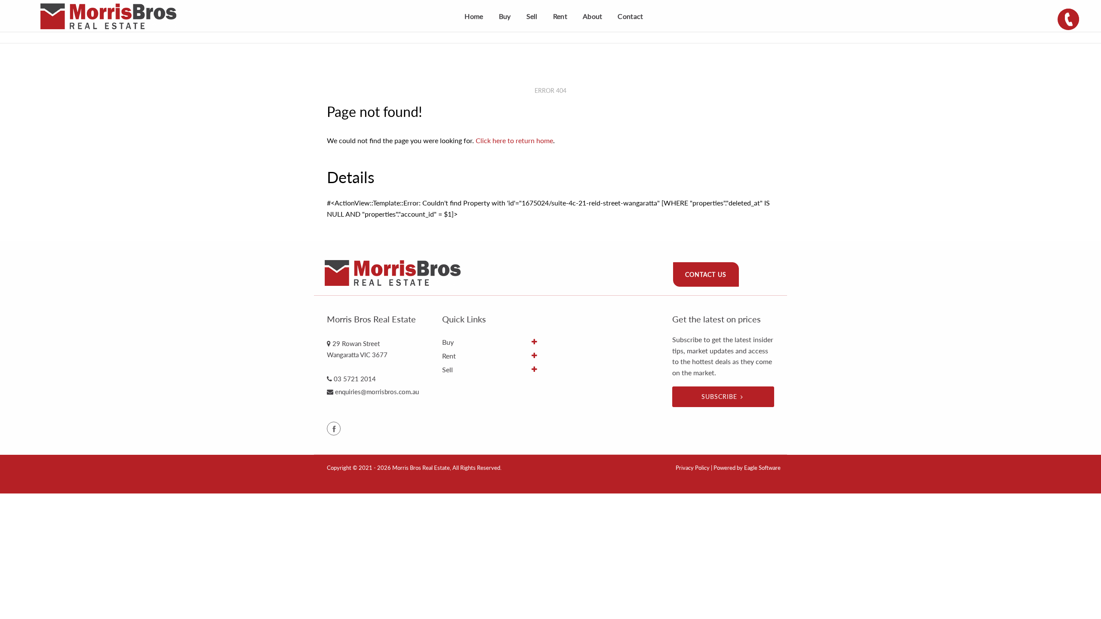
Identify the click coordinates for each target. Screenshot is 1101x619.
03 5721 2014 (355, 379)
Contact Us (705, 274)
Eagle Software (762, 467)
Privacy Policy (693, 467)
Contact (630, 16)
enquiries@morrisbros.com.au (377, 391)
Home (473, 16)
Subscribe (719, 396)
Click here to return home (514, 140)
